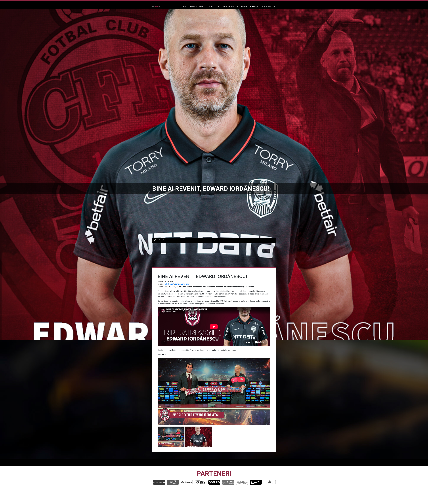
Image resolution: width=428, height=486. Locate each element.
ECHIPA (210, 7)
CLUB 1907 (254, 7)
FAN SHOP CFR (241, 7)
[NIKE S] (187, 482)
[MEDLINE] (214, 482)
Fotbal (166, 284)
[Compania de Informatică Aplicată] (228, 482)
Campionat (185, 284)
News (192, 7)
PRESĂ (217, 7)
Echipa (177, 284)
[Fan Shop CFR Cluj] (242, 482)
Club (201, 7)
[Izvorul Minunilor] (269, 482)
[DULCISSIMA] (173, 482)
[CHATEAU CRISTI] (200, 482)
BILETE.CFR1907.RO (267, 7)
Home (185, 7)
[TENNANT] (256, 482)
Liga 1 (172, 284)
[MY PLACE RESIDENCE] (159, 482)
